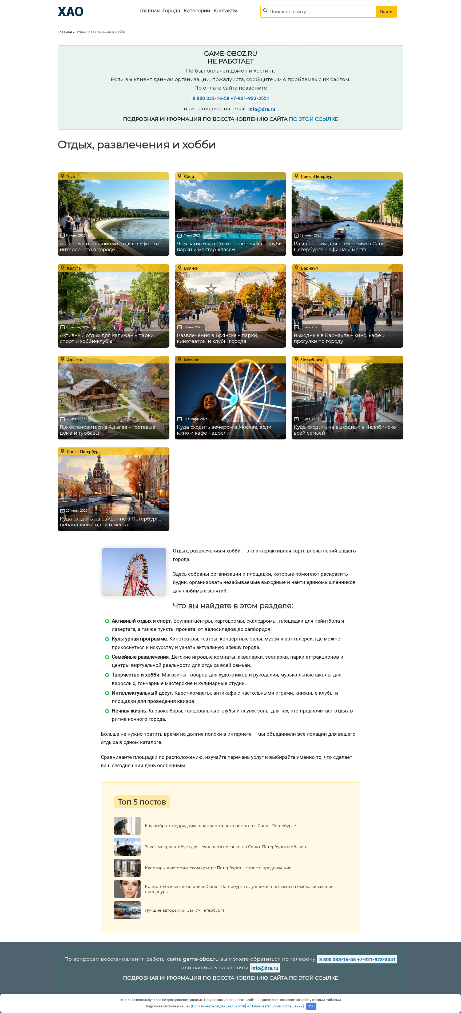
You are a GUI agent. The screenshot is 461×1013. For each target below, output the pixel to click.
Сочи (188, 176)
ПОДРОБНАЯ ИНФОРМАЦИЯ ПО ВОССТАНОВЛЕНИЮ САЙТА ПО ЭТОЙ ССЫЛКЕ (230, 978)
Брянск (190, 268)
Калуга (73, 268)
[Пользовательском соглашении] (277, 1006)
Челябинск (311, 359)
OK (311, 1006)
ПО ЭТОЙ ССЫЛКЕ (313, 119)
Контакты (225, 11)
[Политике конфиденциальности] (218, 1006)
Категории (197, 11)
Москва (191, 359)
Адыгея (74, 359)
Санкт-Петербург (317, 176)
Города (171, 11)
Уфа (70, 176)
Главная (150, 11)
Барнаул (309, 268)
